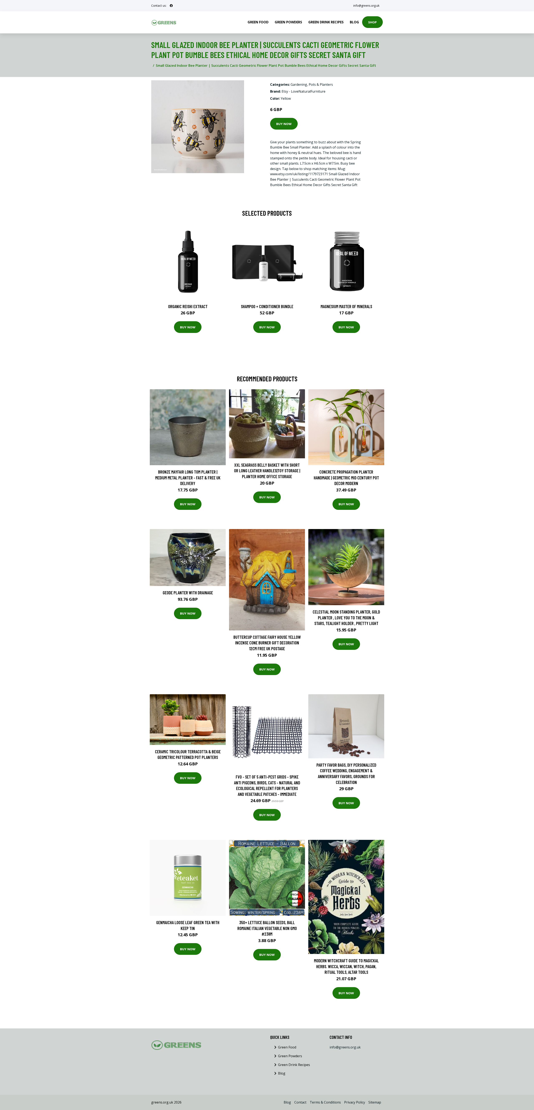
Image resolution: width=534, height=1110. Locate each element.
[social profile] (171, 6)
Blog (354, 22)
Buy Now (284, 124)
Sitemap (374, 1102)
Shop (372, 22)
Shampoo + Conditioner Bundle (267, 306)
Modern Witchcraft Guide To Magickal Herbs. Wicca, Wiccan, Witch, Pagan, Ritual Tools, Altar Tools (346, 966)
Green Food (258, 22)
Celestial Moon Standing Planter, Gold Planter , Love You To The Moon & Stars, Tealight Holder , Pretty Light (346, 617)
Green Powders (288, 22)
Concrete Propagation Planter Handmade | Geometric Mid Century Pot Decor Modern (346, 477)
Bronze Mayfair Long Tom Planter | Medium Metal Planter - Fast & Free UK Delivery (187, 477)
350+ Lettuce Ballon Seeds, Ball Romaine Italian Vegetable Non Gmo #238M (267, 928)
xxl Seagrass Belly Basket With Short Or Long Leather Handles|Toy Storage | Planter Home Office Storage (267, 470)
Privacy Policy (354, 1102)
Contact (300, 1102)
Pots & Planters (321, 84)
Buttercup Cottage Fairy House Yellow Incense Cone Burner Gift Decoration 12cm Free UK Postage (267, 642)
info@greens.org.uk (366, 6)
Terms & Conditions (325, 1102)
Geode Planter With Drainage (188, 592)
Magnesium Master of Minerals (346, 306)
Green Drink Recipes (326, 22)
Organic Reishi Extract (188, 306)
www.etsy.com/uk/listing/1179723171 (299, 174)
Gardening (299, 84)
